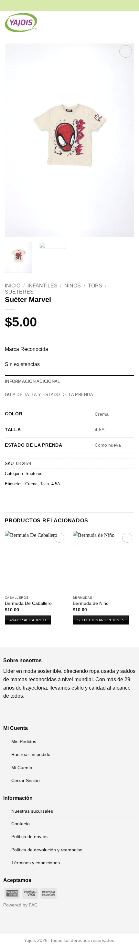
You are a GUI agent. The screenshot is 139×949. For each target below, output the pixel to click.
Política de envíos (29, 836)
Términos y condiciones (35, 862)
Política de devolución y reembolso (46, 849)
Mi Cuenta (21, 767)
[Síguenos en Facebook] (8, 712)
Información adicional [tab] (32, 381)
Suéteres (19, 292)
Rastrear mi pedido (30, 754)
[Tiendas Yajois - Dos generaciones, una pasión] (21, 22)
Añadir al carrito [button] (28, 620)
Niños (72, 285)
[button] (108, 22)
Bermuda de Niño (91, 603)
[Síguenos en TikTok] (28, 712)
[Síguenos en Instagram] (18, 712)
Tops (95, 285)
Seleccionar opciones (100, 620)
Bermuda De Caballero (28, 603)
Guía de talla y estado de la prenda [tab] (49, 394)
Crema (31, 483)
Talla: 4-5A (50, 483)
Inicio (12, 285)
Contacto (20, 823)
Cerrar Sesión (25, 780)
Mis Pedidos (23, 741)
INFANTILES (42, 285)
